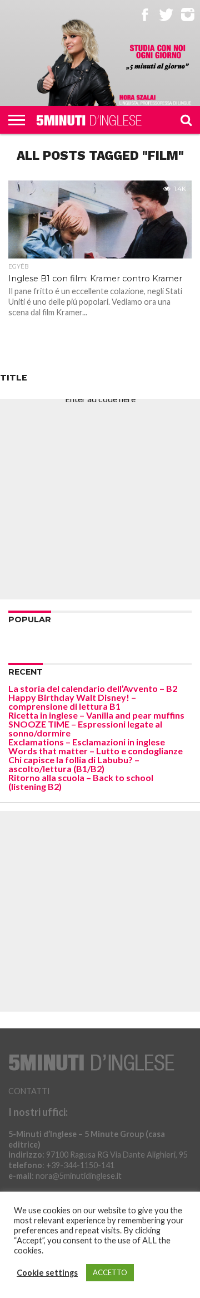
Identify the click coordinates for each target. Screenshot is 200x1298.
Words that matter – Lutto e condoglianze (95, 750)
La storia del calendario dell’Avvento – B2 (92, 688)
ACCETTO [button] (110, 1272)
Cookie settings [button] (47, 1272)
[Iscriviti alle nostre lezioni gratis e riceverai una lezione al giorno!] (157, 58)
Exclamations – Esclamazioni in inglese (86, 741)
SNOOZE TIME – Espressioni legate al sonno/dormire (85, 728)
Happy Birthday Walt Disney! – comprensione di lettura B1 (72, 701)
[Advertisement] (100, 499)
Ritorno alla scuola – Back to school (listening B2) (80, 782)
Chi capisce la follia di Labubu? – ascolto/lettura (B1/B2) (73, 764)
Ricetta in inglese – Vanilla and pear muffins (96, 715)
